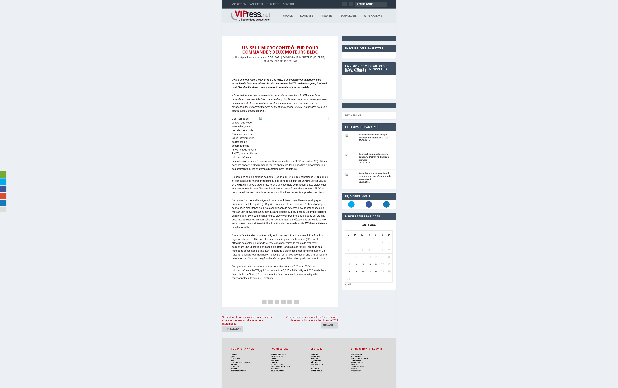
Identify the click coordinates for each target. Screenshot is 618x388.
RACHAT (234, 364)
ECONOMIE (306, 15)
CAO (272, 367)
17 (348, 264)
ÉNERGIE (354, 364)
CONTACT (288, 4)
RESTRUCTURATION (238, 371)
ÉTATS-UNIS (235, 358)
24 (348, 271)
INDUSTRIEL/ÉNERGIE (311, 57)
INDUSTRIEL (315, 356)
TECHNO (292, 61)
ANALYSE (326, 15)
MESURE (354, 369)
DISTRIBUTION (356, 354)
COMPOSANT (290, 57)
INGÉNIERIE (275, 369)
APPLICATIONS (373, 15)
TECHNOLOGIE (347, 15)
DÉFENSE (314, 367)
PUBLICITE (273, 4)
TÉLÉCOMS (315, 369)
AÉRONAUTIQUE (317, 364)
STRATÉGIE (235, 367)
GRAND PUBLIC (316, 371)
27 (369, 271)
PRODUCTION (356, 371)
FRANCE (288, 15)
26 (362, 271)
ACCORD (234, 369)
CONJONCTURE (237, 362)
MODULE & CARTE (358, 362)
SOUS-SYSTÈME (277, 364)
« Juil (348, 284)
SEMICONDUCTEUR (274, 61)
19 (362, 264)
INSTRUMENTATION (282, 367)
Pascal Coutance (256, 57)
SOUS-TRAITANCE (277, 371)
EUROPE (234, 356)
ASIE (232, 360)
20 (369, 264)
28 (376, 271)
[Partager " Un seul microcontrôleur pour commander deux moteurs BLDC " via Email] (290, 302)
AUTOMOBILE (316, 360)
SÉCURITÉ (314, 362)
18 (355, 264)
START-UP (314, 354)
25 (355, 271)
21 (376, 264)
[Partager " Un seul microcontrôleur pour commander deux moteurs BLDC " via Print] (296, 302)
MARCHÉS (248, 362)
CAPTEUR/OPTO (277, 356)
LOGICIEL (274, 362)
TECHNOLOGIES (357, 356)
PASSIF (273, 358)
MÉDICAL (314, 358)
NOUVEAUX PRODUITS (359, 358)
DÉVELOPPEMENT (358, 367)
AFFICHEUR (275, 360)
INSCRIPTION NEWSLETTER (247, 4)
